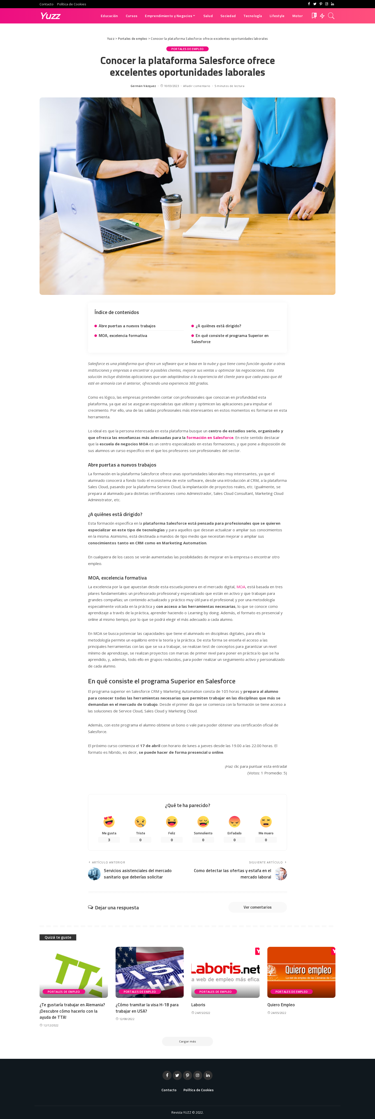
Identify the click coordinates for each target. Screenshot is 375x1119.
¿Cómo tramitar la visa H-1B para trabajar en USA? (147, 1007)
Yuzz (50, 15)
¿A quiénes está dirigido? (218, 326)
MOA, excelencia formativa (123, 335)
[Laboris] (225, 972)
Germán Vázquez (143, 85)
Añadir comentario (196, 85)
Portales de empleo (187, 49)
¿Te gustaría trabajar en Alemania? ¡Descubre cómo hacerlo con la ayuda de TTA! (72, 1011)
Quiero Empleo (281, 1004)
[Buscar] (331, 15)
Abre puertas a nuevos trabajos (127, 326)
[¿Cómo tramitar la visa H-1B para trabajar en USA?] (150, 972)
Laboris (198, 1004)
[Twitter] (315, 4)
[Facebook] (309, 4)
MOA (240, 586)
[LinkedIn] (332, 4)
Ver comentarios (258, 907)
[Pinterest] (321, 4)
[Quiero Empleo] (301, 972)
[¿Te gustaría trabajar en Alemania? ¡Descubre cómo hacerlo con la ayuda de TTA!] (74, 972)
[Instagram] (327, 4)
